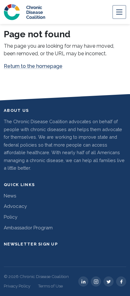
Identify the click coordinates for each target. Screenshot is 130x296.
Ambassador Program (28, 228)
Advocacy (15, 206)
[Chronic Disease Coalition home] (25, 12)
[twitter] (108, 281)
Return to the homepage (33, 66)
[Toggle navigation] (119, 12)
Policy (10, 217)
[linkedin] (83, 281)
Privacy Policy (17, 285)
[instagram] (96, 281)
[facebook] (121, 281)
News (10, 196)
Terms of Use (50, 285)
